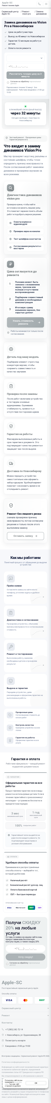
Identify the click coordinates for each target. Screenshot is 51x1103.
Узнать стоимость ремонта (23, 322)
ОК (36, 1083)
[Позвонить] (39, 4)
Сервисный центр (11, 1008)
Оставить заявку (23, 536)
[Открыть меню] (46, 4)
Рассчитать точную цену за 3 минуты (25, 75)
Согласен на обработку (24, 964)
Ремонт (6, 1015)
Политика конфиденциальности (15, 1062)
